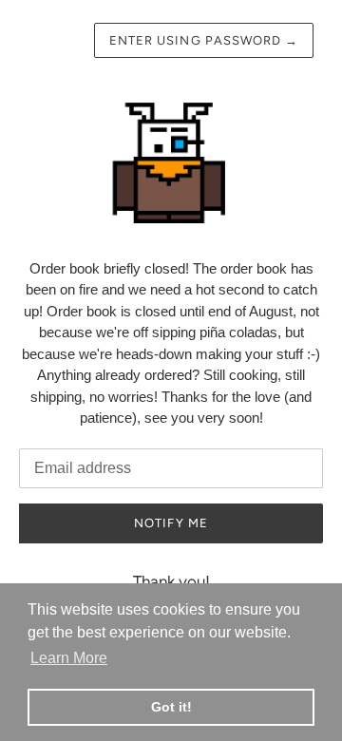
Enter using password (203, 40)
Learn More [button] (68, 658)
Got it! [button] (171, 706)
